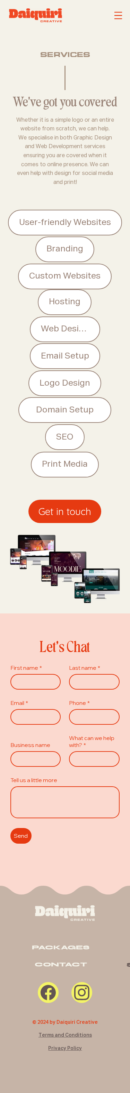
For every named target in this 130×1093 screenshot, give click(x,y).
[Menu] (119, 15)
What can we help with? (91, 741)
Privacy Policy (65, 1048)
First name (26, 667)
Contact (61, 964)
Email (19, 702)
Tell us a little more (33, 780)
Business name (30, 744)
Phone (79, 702)
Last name (84, 667)
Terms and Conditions (65, 1035)
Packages (60, 947)
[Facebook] (48, 992)
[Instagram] (81, 992)
